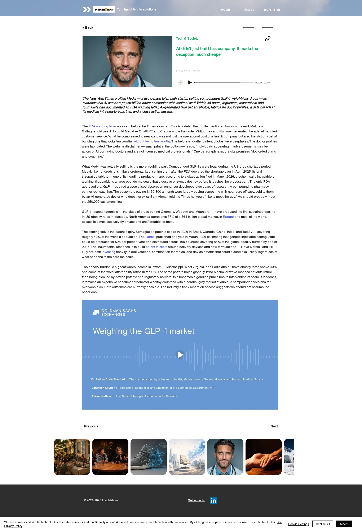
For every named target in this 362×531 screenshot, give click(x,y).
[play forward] (288, 457)
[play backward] (59, 457)
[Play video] (180, 355)
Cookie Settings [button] (298, 524)
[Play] (190, 82)
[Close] (356, 524)
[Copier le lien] (267, 38)
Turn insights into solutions (136, 9)
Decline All (323, 524)
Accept (343, 524)
